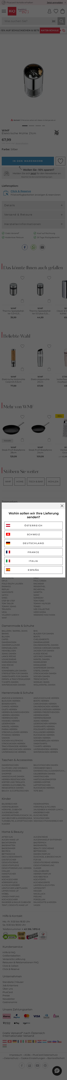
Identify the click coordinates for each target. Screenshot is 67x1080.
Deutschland (33, 543)
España (33, 570)
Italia (33, 561)
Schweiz (33, 534)
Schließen (62, 506)
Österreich (33, 525)
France (33, 552)
